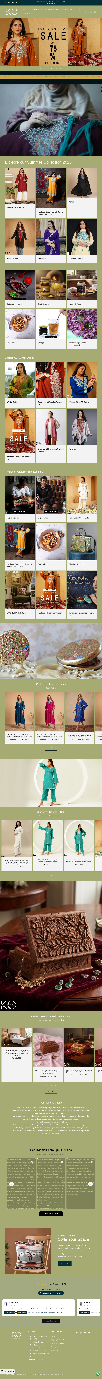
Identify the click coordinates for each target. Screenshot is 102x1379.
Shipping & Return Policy (59, 1340)
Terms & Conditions (57, 1343)
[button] (26, 10)
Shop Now (65, 1263)
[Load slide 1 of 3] (45, 68)
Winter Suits (12, 402)
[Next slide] (56, 68)
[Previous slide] (40, 68)
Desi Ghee (42, 304)
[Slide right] (55, 747)
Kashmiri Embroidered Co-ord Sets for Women (50, 213)
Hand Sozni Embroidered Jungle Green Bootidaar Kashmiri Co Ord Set (47, 861)
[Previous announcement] (33, 3)
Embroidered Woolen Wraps (50, 402)
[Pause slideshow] (61, 68)
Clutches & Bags (76, 564)
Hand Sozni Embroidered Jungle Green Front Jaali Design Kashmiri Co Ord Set (78, 861)
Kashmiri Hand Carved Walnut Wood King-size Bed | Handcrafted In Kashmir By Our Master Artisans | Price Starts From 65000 (16, 1052)
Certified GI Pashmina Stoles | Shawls (51, 450)
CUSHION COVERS (15, 613)
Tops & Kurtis (12, 259)
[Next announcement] (69, 3)
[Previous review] (5, 1308)
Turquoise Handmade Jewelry (81, 613)
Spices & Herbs (13, 304)
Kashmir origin (14, 1374)
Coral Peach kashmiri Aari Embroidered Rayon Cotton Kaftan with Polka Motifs (49, 735)
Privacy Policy (55, 1347)
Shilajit (41, 343)
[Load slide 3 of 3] (51, 68)
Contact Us (54, 1350)
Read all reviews (51, 1321)
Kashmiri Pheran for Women (19, 457)
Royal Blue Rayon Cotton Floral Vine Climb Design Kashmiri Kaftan (79, 736)
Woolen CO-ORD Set (78, 402)
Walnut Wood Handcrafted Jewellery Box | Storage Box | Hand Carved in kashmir (79, 1071)
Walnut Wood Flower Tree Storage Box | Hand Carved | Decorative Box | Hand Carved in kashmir (47, 1072)
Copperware (43, 518)
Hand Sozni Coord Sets (79, 518)
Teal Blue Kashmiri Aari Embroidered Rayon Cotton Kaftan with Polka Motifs (19, 735)
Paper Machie (13, 518)
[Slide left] (46, 747)
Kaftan (71, 202)
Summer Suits (75, 259)
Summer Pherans (14, 207)
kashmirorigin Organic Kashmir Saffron (78, 344)
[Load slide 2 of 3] (48, 68)
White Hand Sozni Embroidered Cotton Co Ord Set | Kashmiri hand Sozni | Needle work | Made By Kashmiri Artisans (16, 862)
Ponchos (72, 449)
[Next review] (97, 1308)
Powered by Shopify (23, 1374)
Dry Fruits (11, 343)
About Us (54, 1336)
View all (51, 753)
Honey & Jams (75, 304)
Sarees (41, 259)
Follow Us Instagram (51, 1213)
